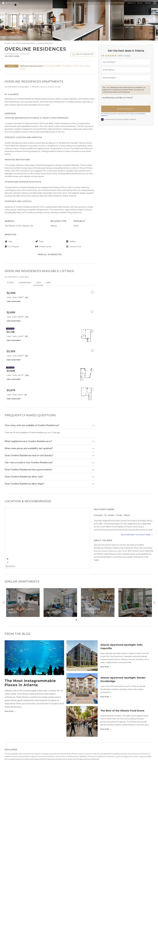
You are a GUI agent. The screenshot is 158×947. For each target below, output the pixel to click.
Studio (10, 282)
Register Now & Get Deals (31, 66)
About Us (131, 3)
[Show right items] (154, 602)
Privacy (132, 113)
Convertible (24, 282)
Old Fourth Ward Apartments (24, 43)
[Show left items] (3, 602)
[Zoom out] (7, 562)
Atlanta (8, 43)
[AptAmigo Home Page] (11, 3)
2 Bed (48, 282)
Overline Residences (45, 43)
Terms (127, 113)
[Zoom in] (7, 559)
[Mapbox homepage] (10, 566)
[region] (47, 538)
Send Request (126, 109)
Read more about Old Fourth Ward (136, 535)
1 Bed (38, 282)
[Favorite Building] (92, 292)
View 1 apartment (14, 301)
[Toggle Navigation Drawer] (154, 3)
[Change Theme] (3, 2)
